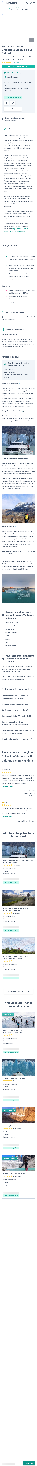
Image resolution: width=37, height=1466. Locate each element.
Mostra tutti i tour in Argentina (19, 991)
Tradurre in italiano (7, 786)
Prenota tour (29, 1463)
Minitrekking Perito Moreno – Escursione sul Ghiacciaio (14, 1031)
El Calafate (10, 73)
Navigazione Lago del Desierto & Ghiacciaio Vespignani (15, 909)
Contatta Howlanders (13, 109)
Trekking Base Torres (11, 1126)
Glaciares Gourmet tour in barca (15, 1078)
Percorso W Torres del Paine (14, 1174)
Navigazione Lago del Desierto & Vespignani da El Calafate (15, 957)
